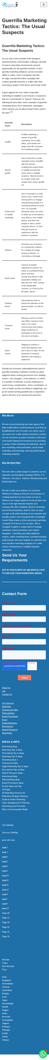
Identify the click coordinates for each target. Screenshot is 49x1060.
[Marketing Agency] (10, 4)
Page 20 (5, 936)
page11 (5, 885)
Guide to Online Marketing (13, 799)
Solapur (5, 1040)
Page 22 (5, 918)
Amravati (6, 1016)
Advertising (7, 733)
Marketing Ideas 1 (10, 760)
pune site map (8, 840)
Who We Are (8, 415)
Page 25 (5, 927)
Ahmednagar (7, 1003)
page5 (4, 857)
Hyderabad (7, 990)
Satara (5, 1036)
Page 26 (5, 922)
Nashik (5, 1007)
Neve (4, 1057)
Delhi (4, 977)
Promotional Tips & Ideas (13, 753)
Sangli (4, 1033)
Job (3, 691)
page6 (4, 903)
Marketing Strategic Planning (14, 796)
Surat (4, 997)
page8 (4, 894)
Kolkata (5, 993)
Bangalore (6, 980)
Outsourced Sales (10, 710)
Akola (4, 1013)
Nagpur (5, 1010)
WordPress (25, 1057)
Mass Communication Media (15, 809)
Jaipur (4, 1000)
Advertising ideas (9, 746)
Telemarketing (8, 713)
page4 (4, 861)
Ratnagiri (6, 1030)
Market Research (10, 729)
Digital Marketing (9, 723)
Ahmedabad (7, 983)
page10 (5, 880)
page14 (5, 875)
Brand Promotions (10, 716)
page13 (5, 908)
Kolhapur (6, 1026)
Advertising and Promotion (13, 806)
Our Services (8, 703)
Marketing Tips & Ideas (12, 750)
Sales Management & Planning (15, 803)
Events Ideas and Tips (12, 786)
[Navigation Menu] (44, 4)
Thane (5, 963)
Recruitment (7, 726)
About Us (6, 688)
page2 (4, 847)
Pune (4, 969)
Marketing (6, 706)
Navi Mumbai (8, 966)
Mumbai (5, 959)
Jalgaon (5, 1023)
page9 (4, 871)
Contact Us (7, 694)
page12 (5, 889)
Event (4, 720)
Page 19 (5, 932)
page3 (4, 866)
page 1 (5, 852)
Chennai (5, 987)
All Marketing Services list (13, 793)
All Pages (6, 789)
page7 (4, 899)
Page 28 (5, 913)
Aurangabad (7, 1020)
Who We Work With (11, 463)
